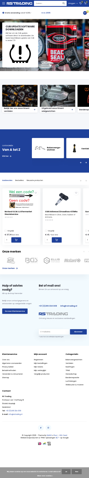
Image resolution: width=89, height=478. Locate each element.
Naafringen (70, 367)
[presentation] (81, 163)
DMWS (49, 435)
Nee (76, 472)
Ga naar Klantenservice (15, 311)
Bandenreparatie (72, 377)
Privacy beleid (7, 367)
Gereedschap (71, 374)
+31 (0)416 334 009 (48, 306)
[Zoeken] (64, 3)
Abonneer (78, 332)
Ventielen (69, 363)
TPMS (68, 370)
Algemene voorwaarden (12, 363)
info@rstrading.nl (68, 306)
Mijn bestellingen (40, 363)
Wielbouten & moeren (75, 385)
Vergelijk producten (42, 374)
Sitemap (5, 377)
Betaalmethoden (9, 370)
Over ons (6, 359)
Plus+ (56, 435)
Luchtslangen (71, 381)
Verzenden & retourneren (12, 374)
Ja (66, 472)
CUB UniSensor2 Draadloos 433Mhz (61, 211)
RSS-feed (63, 435)
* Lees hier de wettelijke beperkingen (51, 337)
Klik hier (5, 156)
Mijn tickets (38, 367)
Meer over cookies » (45, 476)
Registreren (38, 359)
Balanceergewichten (74, 359)
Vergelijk (10, 231)
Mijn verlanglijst (40, 370)
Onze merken (8, 268)
